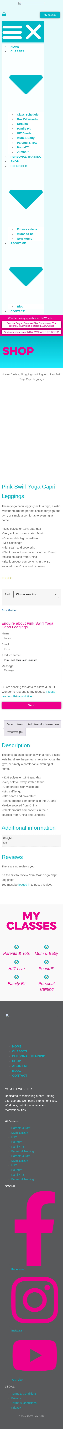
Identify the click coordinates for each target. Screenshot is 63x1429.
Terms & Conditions (24, 1393)
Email (5, 644)
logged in (24, 884)
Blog (20, 306)
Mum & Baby (26, 138)
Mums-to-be (25, 234)
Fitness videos (27, 229)
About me (20, 1066)
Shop (14, 161)
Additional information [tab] (43, 724)
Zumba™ (23, 152)
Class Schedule (27, 114)
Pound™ (23, 147)
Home (14, 46)
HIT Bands (24, 133)
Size (7, 593)
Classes (19, 1051)
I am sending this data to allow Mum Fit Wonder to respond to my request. (28, 691)
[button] (23, 31)
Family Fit (24, 128)
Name (5, 633)
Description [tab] (15, 724)
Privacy (16, 1398)
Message (7, 666)
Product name (11, 655)
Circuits (22, 124)
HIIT (14, 1137)
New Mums (24, 238)
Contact (17, 311)
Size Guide (9, 610)
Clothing (15, 374)
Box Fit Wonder (27, 119)
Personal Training (26, 156)
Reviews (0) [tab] (15, 732)
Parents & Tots (27, 142)
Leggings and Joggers (35, 374)
